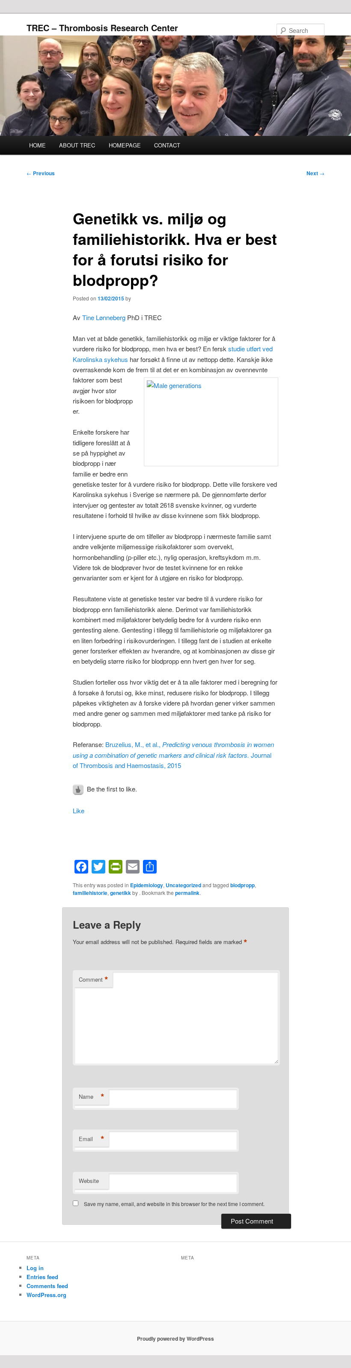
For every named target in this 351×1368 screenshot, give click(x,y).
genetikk (120, 893)
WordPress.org (46, 1295)
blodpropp (242, 885)
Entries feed (42, 1277)
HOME (37, 145)
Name (91, 1096)
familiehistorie (90, 893)
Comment (93, 979)
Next (315, 173)
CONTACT (167, 145)
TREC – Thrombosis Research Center (102, 27)
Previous (41, 173)
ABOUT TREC (77, 145)
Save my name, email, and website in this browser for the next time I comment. (174, 1203)
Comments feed (47, 1286)
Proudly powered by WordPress (175, 1338)
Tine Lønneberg (103, 317)
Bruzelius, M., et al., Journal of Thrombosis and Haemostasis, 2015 (173, 755)
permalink (187, 893)
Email (91, 1139)
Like (78, 810)
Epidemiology (146, 885)
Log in (35, 1268)
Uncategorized (183, 885)
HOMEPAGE (125, 145)
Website (89, 1181)
